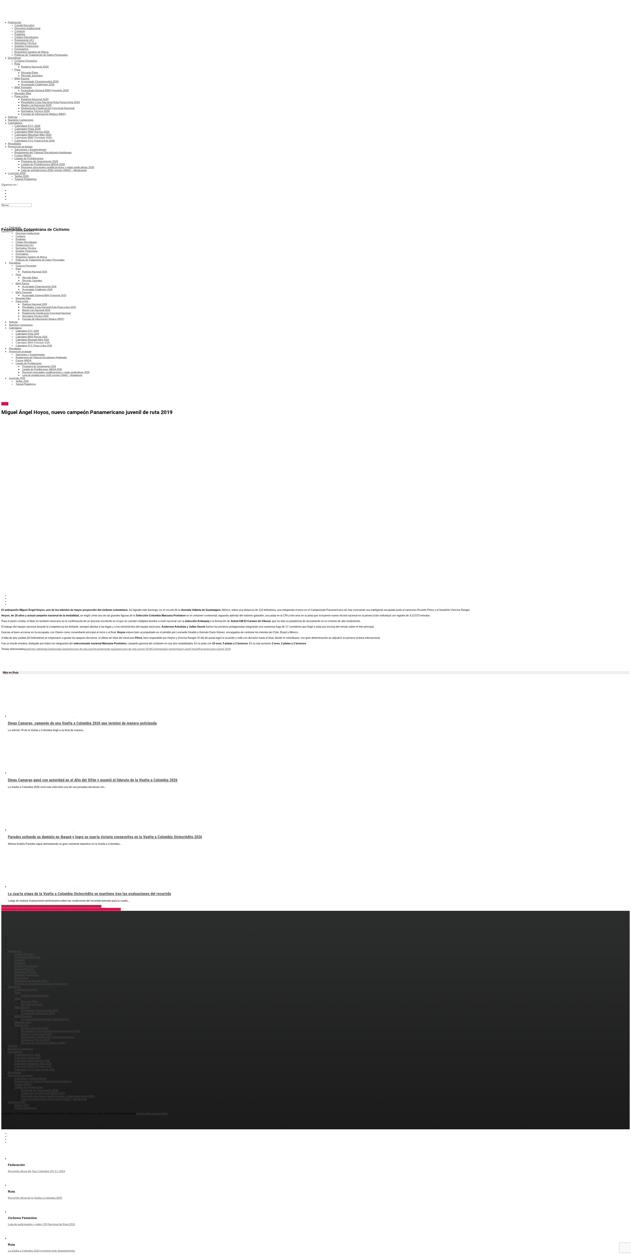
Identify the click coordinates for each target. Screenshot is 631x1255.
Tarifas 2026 (21, 176)
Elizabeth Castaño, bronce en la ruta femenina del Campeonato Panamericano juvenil (51, 906)
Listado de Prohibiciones (28, 158)
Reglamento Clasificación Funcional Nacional (48, 108)
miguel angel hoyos (187, 649)
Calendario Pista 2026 (27, 128)
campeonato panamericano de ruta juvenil (71, 649)
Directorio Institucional (27, 28)
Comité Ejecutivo (24, 25)
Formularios (21, 49)
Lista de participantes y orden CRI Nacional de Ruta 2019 (41, 1224)
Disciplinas (14, 58)
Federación (14, 22)
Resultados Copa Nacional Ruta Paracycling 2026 (50, 102)
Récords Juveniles (32, 75)
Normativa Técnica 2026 (35, 111)
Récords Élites (29, 72)
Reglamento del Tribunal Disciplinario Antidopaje (43, 152)
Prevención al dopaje (20, 146)
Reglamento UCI (24, 40)
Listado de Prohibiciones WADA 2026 (43, 164)
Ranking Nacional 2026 (35, 66)
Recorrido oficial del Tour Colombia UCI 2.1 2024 (36, 1171)
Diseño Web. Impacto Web (152, 1113)
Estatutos (19, 34)
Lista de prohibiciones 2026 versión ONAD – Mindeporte (54, 170)
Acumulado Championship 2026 (40, 81)
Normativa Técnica (25, 43)
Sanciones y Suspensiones (30, 149)
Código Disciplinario (26, 37)
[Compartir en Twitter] (319, 598)
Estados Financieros (26, 46)
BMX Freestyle (23, 87)
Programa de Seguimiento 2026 (39, 161)
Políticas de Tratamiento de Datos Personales (41, 55)
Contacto (19, 31)
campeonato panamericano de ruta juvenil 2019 (123, 649)
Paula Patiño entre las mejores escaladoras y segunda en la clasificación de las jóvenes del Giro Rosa (61, 909)
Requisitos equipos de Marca (31, 52)
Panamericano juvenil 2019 (215, 649)
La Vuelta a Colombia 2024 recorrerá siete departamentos (41, 1250)
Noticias (12, 117)
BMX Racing (21, 78)
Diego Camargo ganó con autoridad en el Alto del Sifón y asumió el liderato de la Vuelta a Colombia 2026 (92, 780)
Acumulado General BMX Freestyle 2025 (45, 90)
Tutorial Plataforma (25, 179)
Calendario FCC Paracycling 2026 (34, 140)
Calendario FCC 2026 (27, 126)
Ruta (17, 63)
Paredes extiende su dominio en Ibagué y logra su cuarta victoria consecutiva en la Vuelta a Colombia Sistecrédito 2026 (105, 837)
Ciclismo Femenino (25, 60)
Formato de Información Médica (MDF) (43, 114)
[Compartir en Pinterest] (319, 601)
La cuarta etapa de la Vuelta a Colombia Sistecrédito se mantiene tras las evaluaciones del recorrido (89, 893)
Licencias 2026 (17, 173)
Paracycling (21, 96)
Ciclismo (156, 649)
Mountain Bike (22, 93)
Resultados (14, 143)
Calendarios (15, 123)
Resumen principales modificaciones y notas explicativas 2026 (57, 167)
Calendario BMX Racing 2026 (31, 131)
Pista (17, 69)
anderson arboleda (36, 649)
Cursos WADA (22, 155)
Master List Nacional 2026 (36, 105)
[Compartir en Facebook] (319, 595)
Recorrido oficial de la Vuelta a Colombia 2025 (35, 1198)
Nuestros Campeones (20, 120)
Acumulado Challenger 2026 (38, 84)
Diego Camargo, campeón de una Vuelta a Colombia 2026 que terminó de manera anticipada (82, 723)
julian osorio (169, 649)
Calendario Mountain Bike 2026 (32, 134)
